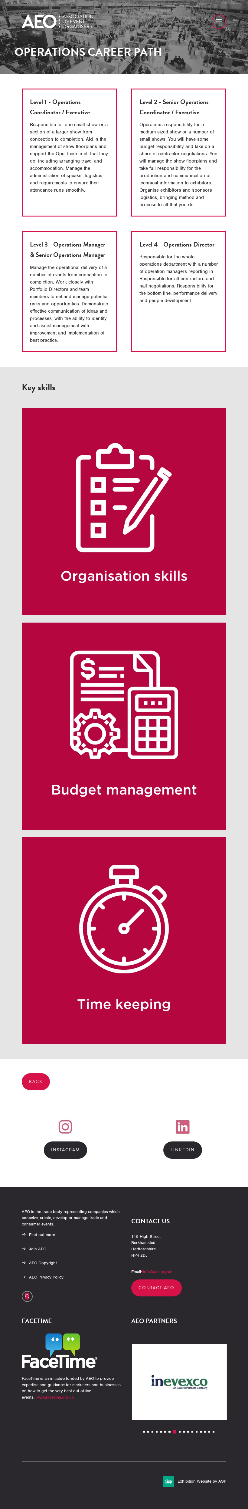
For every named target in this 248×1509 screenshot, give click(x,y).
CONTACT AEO (157, 1288)
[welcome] (57, 27)
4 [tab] (157, 1432)
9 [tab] (180, 1432)
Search (27, 1296)
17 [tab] (213, 1432)
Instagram (65, 1150)
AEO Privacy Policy (46, 1277)
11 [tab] (188, 1432)
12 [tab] (192, 1432)
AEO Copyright (43, 1262)
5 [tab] (161, 1432)
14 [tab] (201, 1432)
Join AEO (37, 1249)
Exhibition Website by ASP (202, 1481)
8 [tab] (174, 1431)
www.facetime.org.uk (55, 1397)
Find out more (42, 1234)
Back (36, 1081)
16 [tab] (209, 1432)
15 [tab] (205, 1432)
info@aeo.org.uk (157, 1271)
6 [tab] (165, 1432)
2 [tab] (148, 1432)
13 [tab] (196, 1432)
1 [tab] (144, 1432)
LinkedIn (183, 1150)
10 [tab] (184, 1432)
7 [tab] (169, 1432)
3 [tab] (152, 1432)
